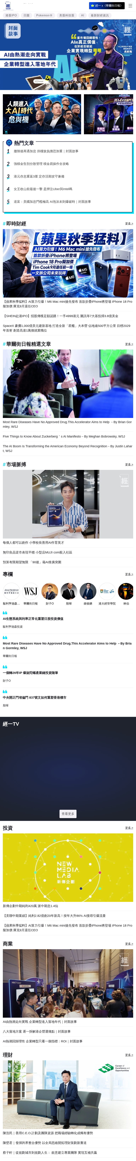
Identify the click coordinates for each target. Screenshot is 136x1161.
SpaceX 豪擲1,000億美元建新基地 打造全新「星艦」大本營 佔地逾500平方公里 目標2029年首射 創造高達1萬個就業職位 (66, 328)
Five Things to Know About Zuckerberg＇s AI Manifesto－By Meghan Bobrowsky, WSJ (64, 436)
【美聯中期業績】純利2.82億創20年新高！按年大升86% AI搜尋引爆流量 (54, 916)
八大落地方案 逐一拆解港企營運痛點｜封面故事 (37, 1031)
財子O (50, 603)
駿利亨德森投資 (11, 604)
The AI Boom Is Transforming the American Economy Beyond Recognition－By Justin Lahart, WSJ (67, 448)
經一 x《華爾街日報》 (109, 5)
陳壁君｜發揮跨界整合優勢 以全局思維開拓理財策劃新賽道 (45, 1143)
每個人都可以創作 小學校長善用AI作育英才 (33, 542)
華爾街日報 (31, 603)
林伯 (126, 603)
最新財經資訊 (100, 15)
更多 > (129, 223)
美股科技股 (66, 15)
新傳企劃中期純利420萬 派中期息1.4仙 (30, 906)
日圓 (27, 15)
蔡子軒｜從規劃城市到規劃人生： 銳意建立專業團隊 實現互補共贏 (50, 1152)
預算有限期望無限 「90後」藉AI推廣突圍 (32, 562)
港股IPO (11, 15)
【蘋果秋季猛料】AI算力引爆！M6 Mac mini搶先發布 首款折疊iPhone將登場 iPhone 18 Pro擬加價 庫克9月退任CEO (67, 304)
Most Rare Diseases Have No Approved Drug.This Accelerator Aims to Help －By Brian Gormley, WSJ (67, 424)
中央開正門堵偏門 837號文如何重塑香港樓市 (34, 697)
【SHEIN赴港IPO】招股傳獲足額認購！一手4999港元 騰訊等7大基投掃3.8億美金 (60, 316)
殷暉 (69, 603)
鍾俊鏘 (88, 603)
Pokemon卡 (44, 15)
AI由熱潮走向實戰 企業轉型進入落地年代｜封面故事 (40, 1022)
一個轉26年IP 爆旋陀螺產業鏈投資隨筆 (30, 673)
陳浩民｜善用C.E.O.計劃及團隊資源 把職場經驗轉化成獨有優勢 (48, 1133)
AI (82, 15)
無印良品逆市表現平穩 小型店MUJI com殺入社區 (37, 552)
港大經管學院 (107, 603)
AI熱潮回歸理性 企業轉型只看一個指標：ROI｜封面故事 (43, 1041)
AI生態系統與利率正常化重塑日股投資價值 (33, 619)
